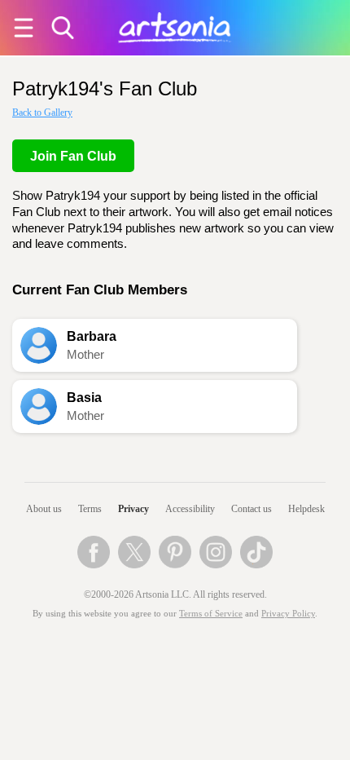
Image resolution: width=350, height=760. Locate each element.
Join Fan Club (73, 156)
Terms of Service (211, 613)
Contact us (251, 509)
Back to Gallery (42, 112)
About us (44, 509)
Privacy (133, 509)
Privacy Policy (288, 613)
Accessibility (190, 509)
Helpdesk (306, 509)
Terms (90, 509)
